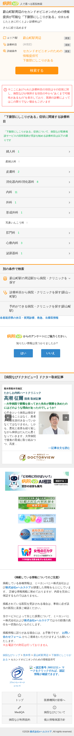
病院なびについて (54, 712)
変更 (67, 38)
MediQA (19, 712)
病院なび (11, 3)
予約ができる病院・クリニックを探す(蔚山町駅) (40, 308)
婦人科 (12, 151)
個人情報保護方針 (54, 719)
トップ (20, 700)
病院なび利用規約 (19, 719)
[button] (8, 417)
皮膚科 (12, 171)
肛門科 (12, 232)
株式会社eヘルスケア (18, 587)
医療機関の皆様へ (54, 700)
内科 (11, 192)
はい (23, 353)
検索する (37, 70)
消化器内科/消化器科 (22, 181)
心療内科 (14, 243)
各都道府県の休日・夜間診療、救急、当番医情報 (29, 317)
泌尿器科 (14, 253)
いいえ (50, 353)
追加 (67, 45)
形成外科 (14, 212)
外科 (11, 202)
